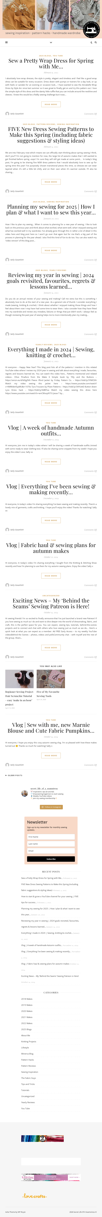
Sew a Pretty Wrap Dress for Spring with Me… (51, 63)
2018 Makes (26, 999)
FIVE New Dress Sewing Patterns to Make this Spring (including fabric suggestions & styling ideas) (51, 134)
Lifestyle (25, 1047)
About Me (25, 1035)
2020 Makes (26, 1011)
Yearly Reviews (57, 270)
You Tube (58, 56)
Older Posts (14, 775)
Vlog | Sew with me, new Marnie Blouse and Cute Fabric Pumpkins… (51, 727)
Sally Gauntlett (17, 113)
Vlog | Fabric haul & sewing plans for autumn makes (51, 547)
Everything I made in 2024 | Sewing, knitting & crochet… (51, 352)
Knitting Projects (28, 1041)
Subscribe (51, 859)
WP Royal (21, 1212)
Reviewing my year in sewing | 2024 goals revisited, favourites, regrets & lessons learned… (51, 280)
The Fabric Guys (28, 1078)
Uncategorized (51, 596)
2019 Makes (26, 1005)
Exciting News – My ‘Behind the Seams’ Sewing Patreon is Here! (51, 603)
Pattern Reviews (46, 124)
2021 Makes (26, 1017)
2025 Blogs (45, 56)
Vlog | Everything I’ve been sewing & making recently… (51, 489)
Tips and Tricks (28, 1084)
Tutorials (25, 1090)
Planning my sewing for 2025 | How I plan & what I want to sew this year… (51, 209)
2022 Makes (26, 1023)
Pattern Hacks (27, 1059)
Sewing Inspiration (68, 124)
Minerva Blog (27, 1053)
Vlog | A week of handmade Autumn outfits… (51, 430)
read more (51, 104)
